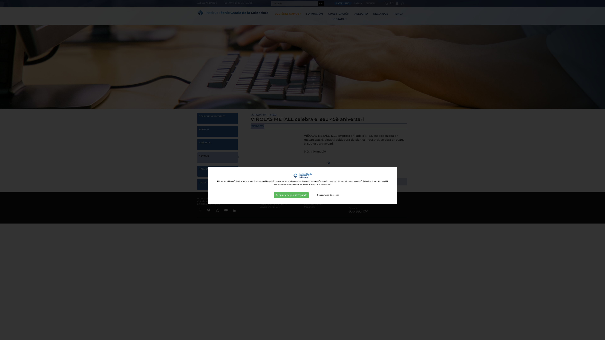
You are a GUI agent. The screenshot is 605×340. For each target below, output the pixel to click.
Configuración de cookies (328, 195)
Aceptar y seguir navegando (291, 195)
